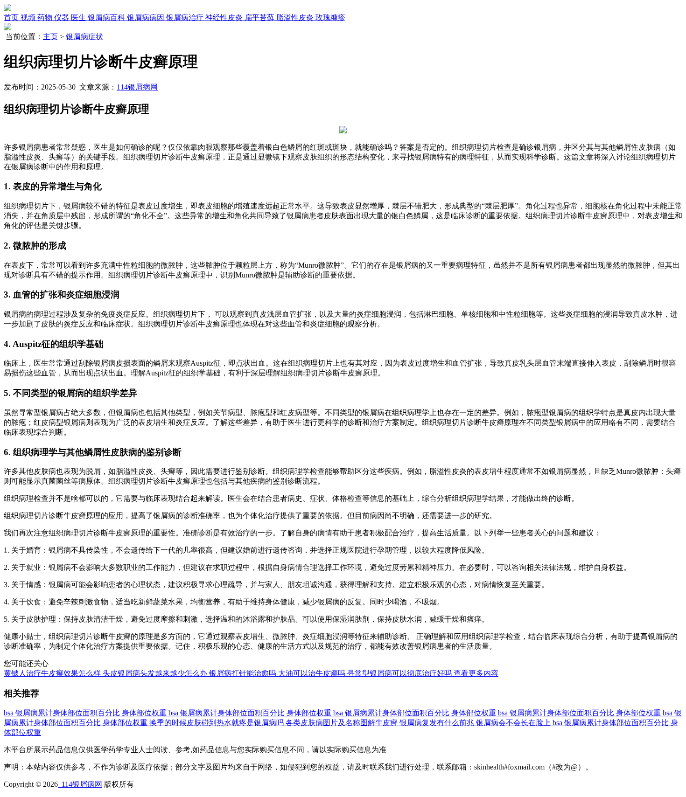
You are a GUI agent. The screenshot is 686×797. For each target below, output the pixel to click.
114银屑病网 (137, 87)
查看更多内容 (476, 673)
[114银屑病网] (7, 9)
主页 (50, 37)
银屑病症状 (84, 37)
